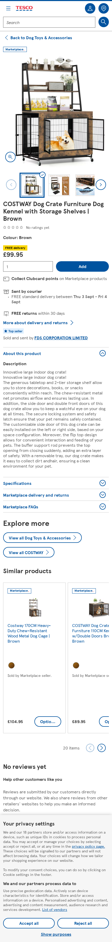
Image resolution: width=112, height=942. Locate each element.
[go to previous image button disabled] (11, 184)
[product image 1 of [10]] (56, 111)
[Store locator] (103, 8)
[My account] (90, 8)
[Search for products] (103, 22)
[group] (34, 659)
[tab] (32, 185)
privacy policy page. (88, 846)
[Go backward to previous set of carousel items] (90, 748)
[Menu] (8, 8)
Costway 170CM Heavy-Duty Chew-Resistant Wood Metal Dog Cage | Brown (29, 633)
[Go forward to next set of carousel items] (101, 748)
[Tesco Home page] (24, 8)
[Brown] (11, 665)
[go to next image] (101, 184)
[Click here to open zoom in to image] (10, 157)
